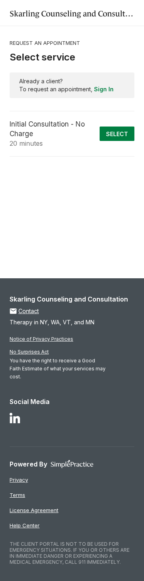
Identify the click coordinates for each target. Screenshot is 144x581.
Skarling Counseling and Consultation (77, 12)
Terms (17, 495)
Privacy (19, 479)
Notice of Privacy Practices (41, 339)
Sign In (104, 89)
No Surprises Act (29, 352)
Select (117, 134)
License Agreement (34, 510)
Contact (28, 311)
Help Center (25, 525)
